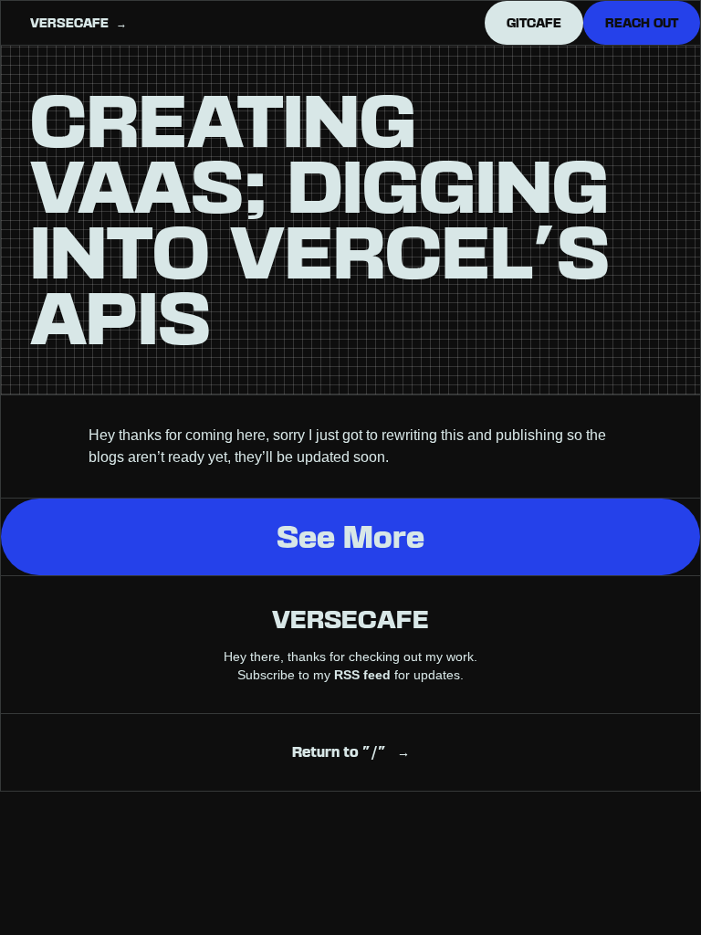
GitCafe (534, 22)
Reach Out (641, 22)
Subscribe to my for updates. (350, 674)
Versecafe (350, 619)
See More (350, 537)
